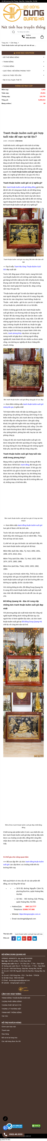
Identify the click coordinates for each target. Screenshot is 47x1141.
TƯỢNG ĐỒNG (8, 66)
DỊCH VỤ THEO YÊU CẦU (12, 75)
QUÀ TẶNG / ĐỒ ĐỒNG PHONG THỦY (16, 71)
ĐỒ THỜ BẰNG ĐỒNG (11, 57)
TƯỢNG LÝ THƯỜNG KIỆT (11, 1009)
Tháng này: (6, 96)
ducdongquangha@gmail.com (19, 980)
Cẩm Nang (13, 43)
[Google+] (24, 938)
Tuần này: (5, 93)
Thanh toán (6, 1030)
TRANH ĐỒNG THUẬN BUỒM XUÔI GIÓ (16, 998)
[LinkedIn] (34, 938)
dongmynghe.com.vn (17, 983)
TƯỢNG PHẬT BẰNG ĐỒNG (12, 1001)
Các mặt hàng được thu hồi (11, 1041)
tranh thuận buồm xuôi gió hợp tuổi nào (29, 934)
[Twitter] (19, 938)
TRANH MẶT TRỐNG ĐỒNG (12, 1012)
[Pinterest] (29, 938)
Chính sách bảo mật (9, 1026)
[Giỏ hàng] (42, 36)
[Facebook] (13, 938)
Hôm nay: (5, 89)
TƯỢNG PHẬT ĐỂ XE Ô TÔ (11, 1005)
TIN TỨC (5, 1016)
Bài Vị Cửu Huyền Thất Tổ (12, 80)
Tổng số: (5, 100)
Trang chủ (5, 43)
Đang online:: (7, 103)
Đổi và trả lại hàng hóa (9, 1037)
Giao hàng (5, 1034)
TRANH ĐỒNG (8, 62)
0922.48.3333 (19, 978)
